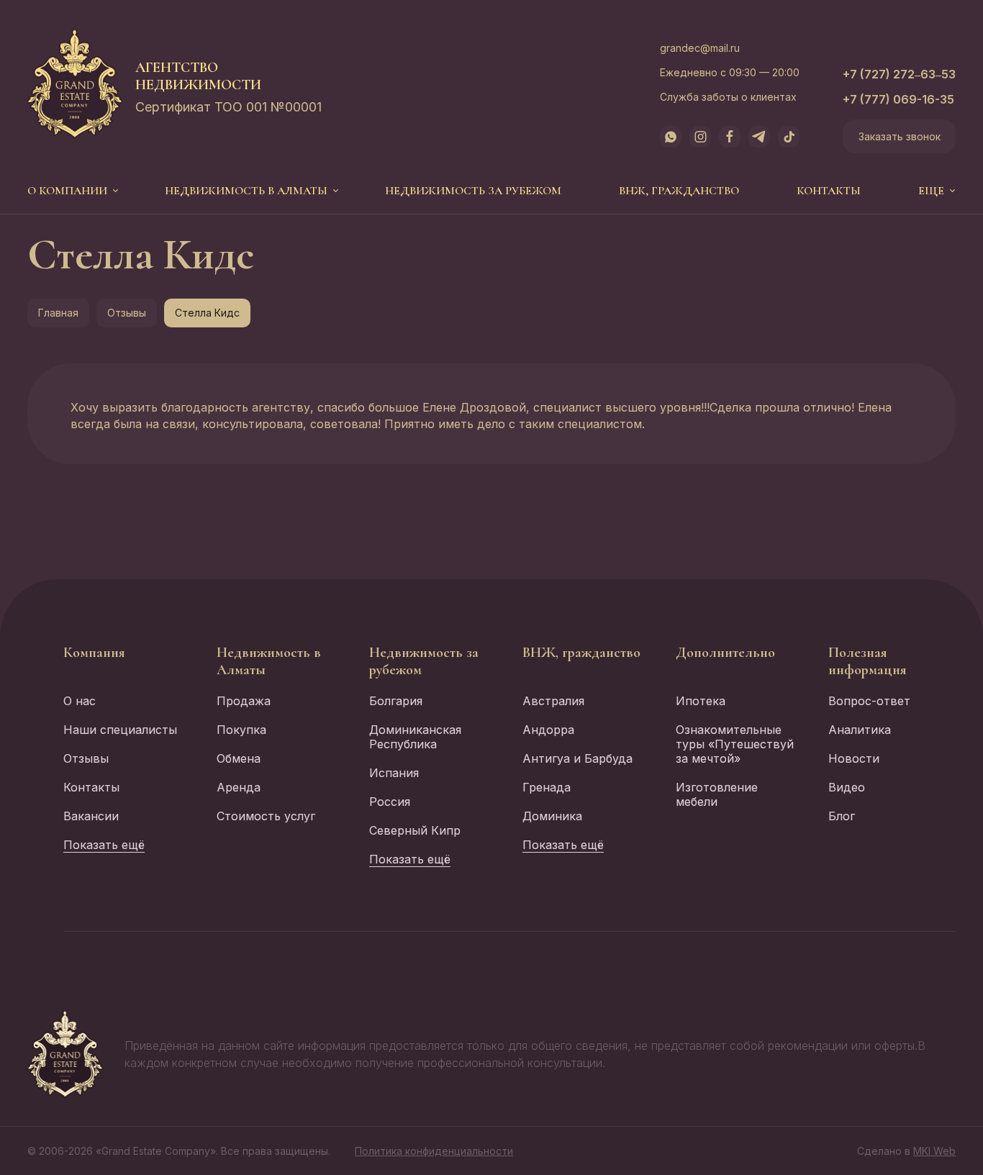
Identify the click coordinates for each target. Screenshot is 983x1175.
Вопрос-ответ (869, 701)
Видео (846, 787)
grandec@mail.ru (700, 48)
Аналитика (859, 729)
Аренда (239, 787)
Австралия (553, 701)
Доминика (552, 816)
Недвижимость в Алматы (246, 190)
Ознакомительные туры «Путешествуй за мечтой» (735, 744)
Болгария (395, 701)
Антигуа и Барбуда (577, 758)
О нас (79, 701)
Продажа (244, 701)
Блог (841, 816)
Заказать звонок (900, 136)
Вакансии (91, 816)
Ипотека (700, 701)
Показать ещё (104, 845)
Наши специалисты (120, 729)
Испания (394, 773)
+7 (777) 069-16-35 (898, 99)
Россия (389, 801)
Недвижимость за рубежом (473, 190)
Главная (58, 313)
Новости (853, 758)
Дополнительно (725, 652)
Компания (94, 652)
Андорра (548, 729)
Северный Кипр (415, 830)
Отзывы (126, 313)
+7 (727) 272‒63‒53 (899, 74)
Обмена (239, 758)
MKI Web (934, 1151)
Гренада (546, 787)
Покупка (241, 729)
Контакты (829, 190)
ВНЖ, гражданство (679, 190)
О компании (67, 190)
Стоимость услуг (266, 816)
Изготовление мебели (717, 794)
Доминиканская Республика (415, 736)
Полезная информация (867, 661)
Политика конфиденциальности (434, 1151)
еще (931, 190)
